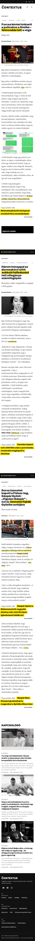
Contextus (4, 515)
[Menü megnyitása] (32, 7)
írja (22, 87)
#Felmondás (11, 20)
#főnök (18, 20)
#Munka (23, 20)
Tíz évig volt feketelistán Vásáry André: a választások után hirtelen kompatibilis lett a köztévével (16, 758)
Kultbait (4, 16)
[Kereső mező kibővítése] (27, 7)
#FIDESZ (4, 486)
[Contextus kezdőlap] (11, 7)
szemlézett (12, 341)
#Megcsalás (5, 262)
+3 (32, 262)
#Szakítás (12, 262)
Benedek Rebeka (6, 41)
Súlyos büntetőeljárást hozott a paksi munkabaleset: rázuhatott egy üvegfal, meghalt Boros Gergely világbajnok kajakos (17, 805)
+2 (32, 20)
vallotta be (15, 432)
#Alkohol (4, 20)
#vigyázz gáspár (27, 486)
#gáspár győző (11, 486)
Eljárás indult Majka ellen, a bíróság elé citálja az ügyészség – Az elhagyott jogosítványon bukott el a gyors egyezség (16, 851)
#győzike (19, 486)
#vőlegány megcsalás (22, 262)
